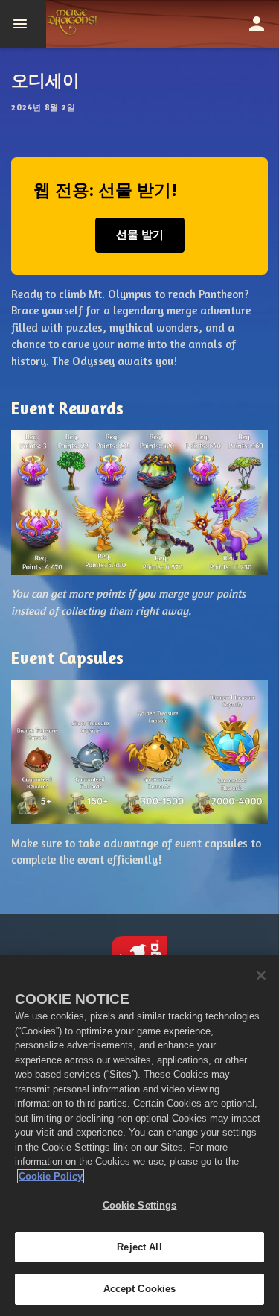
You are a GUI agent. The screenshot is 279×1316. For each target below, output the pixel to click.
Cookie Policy (51, 1176)
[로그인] (257, 24)
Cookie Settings (140, 1205)
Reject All (139, 1247)
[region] (139, 1135)
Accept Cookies (139, 1288)
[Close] (261, 975)
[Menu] (23, 24)
